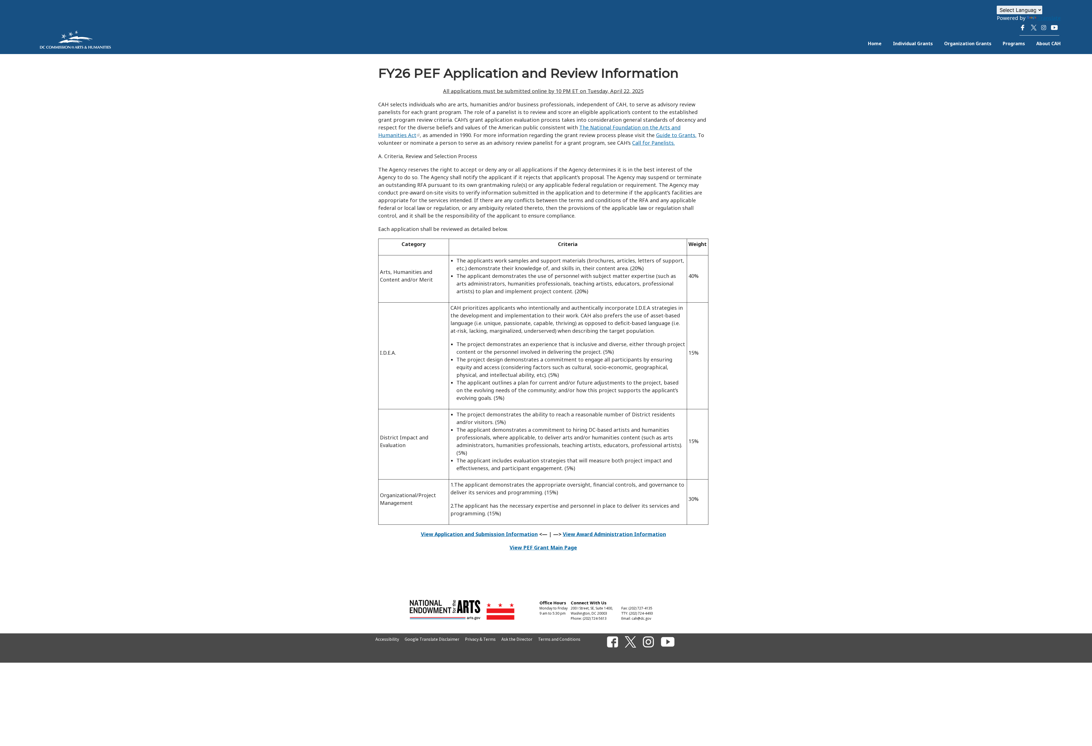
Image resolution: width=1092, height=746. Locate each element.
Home (875, 43)
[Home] (75, 46)
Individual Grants (913, 43)
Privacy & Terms (480, 639)
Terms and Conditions (559, 639)
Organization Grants (967, 43)
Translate (1049, 18)
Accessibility (387, 639)
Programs (1014, 43)
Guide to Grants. (676, 135)
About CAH (1048, 43)
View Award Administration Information (614, 534)
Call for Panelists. (653, 142)
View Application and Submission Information (479, 534)
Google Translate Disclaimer (432, 639)
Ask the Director (516, 639)
